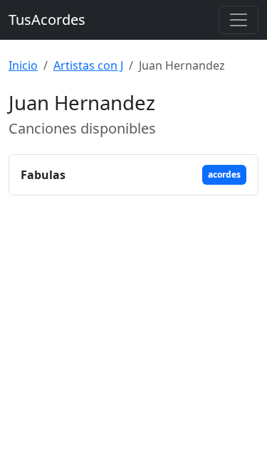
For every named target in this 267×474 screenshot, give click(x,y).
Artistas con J (88, 65)
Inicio (23, 65)
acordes (224, 174)
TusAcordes (47, 19)
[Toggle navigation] (238, 20)
